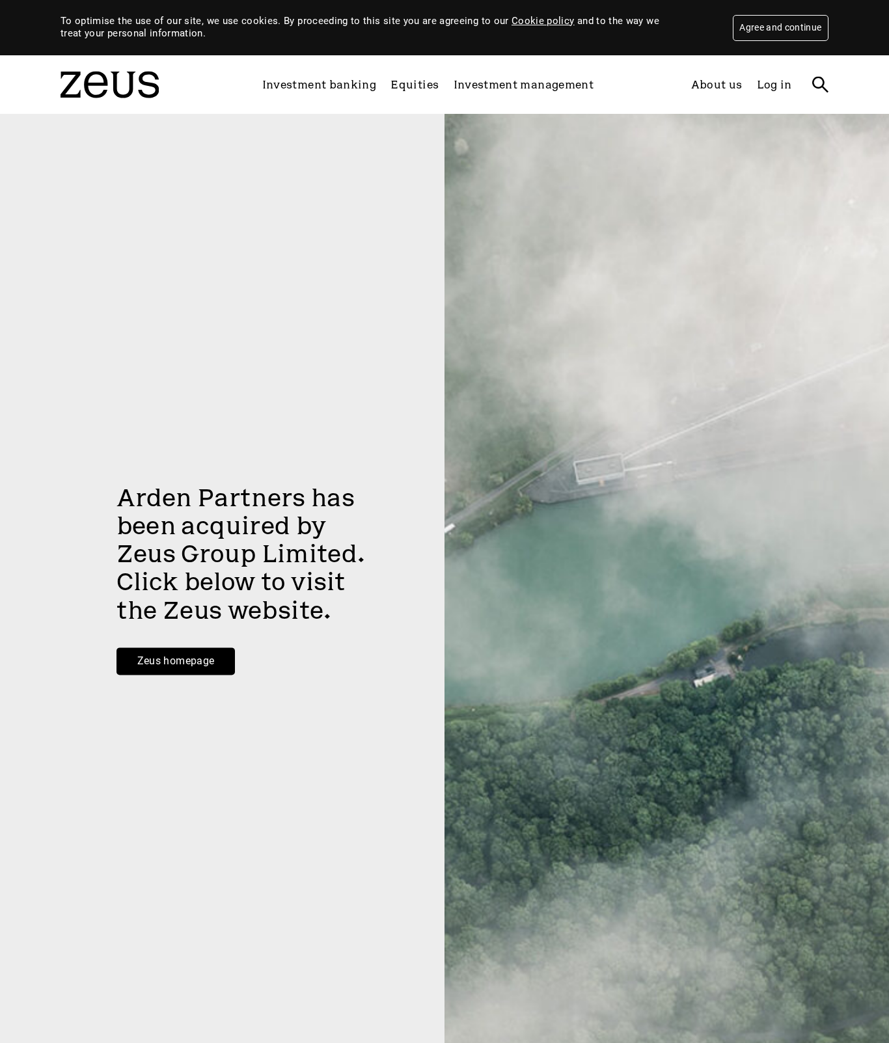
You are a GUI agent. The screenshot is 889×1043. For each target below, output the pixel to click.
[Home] (110, 104)
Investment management (524, 84)
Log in (774, 84)
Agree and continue (780, 27)
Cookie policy (543, 21)
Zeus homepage (176, 661)
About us (717, 84)
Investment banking (319, 84)
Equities (414, 84)
